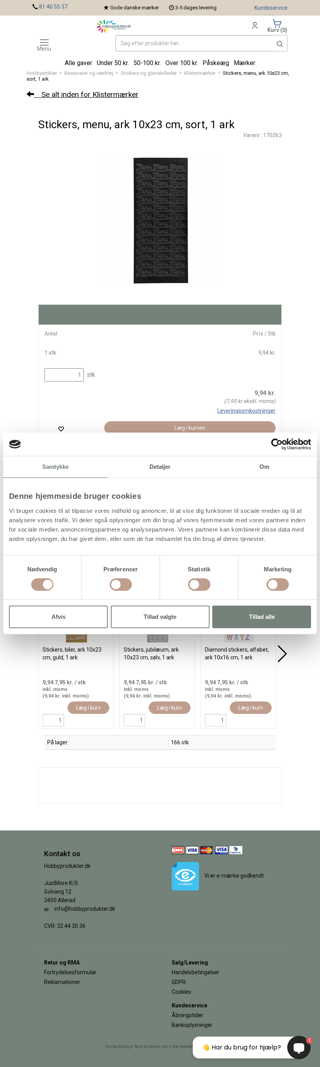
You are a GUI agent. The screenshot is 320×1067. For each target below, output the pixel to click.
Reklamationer (62, 982)
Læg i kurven (189, 428)
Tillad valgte (160, 616)
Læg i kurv (88, 708)
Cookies (181, 992)
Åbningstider (187, 1015)
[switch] (121, 584)
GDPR (179, 982)
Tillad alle (262, 616)
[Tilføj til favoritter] (60, 428)
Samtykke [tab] (55, 466)
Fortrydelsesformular (70, 972)
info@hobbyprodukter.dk (84, 909)
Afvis (59, 616)
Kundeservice (271, 8)
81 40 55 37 (53, 7)
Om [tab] (264, 466)
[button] (280, 43)
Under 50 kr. (113, 63)
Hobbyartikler (42, 73)
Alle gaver (78, 63)
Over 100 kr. (181, 63)
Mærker (244, 63)
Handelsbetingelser (195, 972)
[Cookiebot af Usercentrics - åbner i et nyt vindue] (277, 444)
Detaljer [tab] (160, 466)
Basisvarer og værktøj (88, 73)
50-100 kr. (147, 63)
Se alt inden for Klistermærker (86, 94)
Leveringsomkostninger (246, 411)
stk (90, 374)
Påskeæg (216, 63)
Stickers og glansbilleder (149, 73)
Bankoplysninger (192, 1025)
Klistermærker (199, 73)
